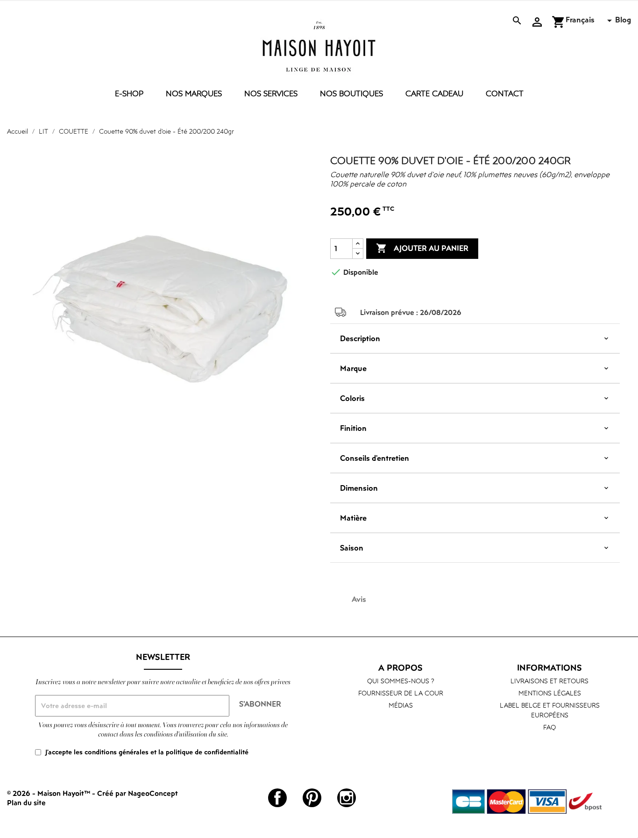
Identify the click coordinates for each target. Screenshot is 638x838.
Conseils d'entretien (374, 458)
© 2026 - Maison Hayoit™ (49, 793)
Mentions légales (549, 693)
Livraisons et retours (549, 681)
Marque (353, 368)
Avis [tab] (359, 599)
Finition (353, 428)
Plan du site (26, 802)
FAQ (549, 727)
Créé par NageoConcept (137, 793)
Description (360, 338)
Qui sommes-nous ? (400, 681)
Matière (353, 518)
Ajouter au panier (422, 248)
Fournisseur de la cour (400, 693)
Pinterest (312, 797)
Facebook (277, 797)
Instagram (346, 797)
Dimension (359, 488)
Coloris (352, 398)
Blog (623, 19)
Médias (401, 705)
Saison (351, 548)
